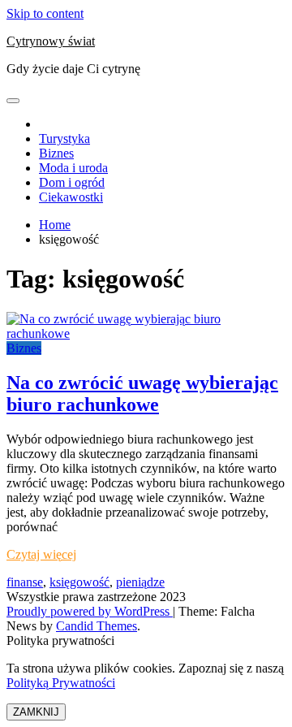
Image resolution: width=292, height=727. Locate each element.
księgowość (79, 582)
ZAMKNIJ (36, 712)
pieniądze (140, 582)
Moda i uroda (73, 168)
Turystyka (64, 138)
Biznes (56, 153)
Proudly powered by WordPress (89, 611)
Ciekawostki (71, 197)
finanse (24, 582)
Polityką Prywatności (60, 683)
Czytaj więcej (41, 554)
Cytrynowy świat (50, 41)
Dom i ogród (72, 182)
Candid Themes (96, 626)
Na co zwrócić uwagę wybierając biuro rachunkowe (142, 393)
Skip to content (45, 13)
